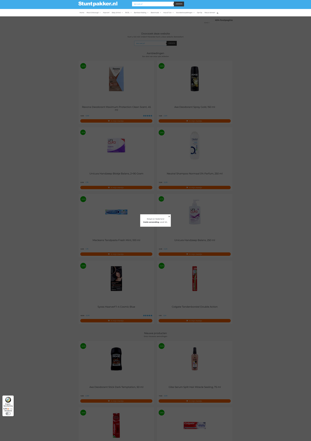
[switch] (8, 413)
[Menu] (12, 397)
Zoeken (179, 4)
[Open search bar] (217, 13)
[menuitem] (81, 12)
